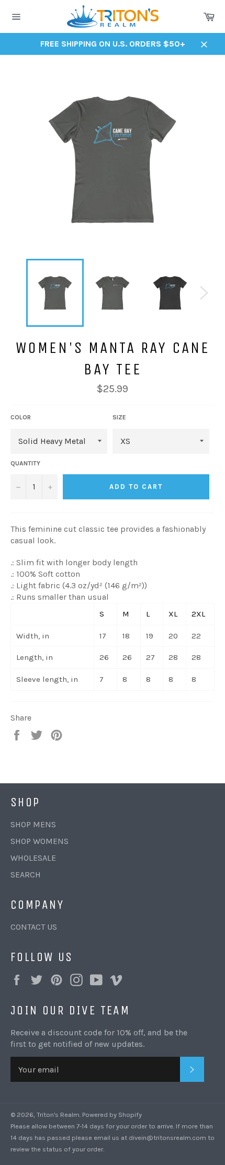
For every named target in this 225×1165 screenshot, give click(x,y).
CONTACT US (33, 927)
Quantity (25, 463)
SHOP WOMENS (39, 841)
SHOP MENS (33, 824)
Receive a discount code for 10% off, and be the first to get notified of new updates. (98, 1038)
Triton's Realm (58, 1114)
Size (119, 417)
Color (20, 417)
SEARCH (25, 875)
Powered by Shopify (112, 1114)
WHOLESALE (33, 858)
